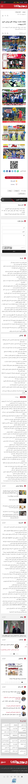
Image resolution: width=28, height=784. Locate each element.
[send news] (5, 15)
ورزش (24, 12)
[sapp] (22, 777)
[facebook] (10, 171)
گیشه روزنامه (18, 12)
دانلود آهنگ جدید (14, 732)
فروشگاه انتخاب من (6, 736)
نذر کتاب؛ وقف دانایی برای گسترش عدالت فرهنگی (12, 708)
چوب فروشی (23, 725)
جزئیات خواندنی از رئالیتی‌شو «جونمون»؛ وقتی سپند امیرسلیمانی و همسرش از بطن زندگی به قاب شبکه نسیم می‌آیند (10, 516)
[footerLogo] (18, 762)
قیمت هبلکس (14, 747)
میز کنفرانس (6, 751)
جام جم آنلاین (21, 193)
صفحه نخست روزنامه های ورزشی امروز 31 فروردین (15, 209)
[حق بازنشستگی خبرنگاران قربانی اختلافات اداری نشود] (23, 700)
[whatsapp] (18, 171)
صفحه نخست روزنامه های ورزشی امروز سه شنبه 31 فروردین (13, 211)
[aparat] (19, 777)
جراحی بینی (7, 725)
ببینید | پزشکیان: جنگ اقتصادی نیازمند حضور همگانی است (14, 636)
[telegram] (15, 171)
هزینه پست (15, 728)
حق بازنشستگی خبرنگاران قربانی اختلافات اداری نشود (11, 701)
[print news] (3, 16)
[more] (4, 486)
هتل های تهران (23, 741)
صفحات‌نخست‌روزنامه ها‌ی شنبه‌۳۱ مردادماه (17, 678)
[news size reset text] (5, 33)
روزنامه (10, 191)
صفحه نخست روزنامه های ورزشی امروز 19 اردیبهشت (14, 214)
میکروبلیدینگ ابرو (6, 741)
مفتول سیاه (15, 744)
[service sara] (21, 2)
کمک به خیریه (14, 741)
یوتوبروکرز (15, 725)
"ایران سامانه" (18, 773)
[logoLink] (20, 6)
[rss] (5, 777)
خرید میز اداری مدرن (23, 752)
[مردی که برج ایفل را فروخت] (22, 501)
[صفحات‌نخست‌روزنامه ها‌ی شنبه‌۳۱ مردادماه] (14, 669)
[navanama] (25, 2)
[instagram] (8, 777)
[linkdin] (7, 171)
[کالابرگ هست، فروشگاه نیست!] (22, 493)
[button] (18, 654)
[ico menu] (2, 6)
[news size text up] (3, 33)
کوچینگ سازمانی (6, 744)
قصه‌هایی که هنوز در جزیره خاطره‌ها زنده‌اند (12, 644)
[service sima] (18, 2)
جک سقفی (7, 747)
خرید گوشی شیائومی (23, 729)
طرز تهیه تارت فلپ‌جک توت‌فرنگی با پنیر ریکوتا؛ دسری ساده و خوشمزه (13, 392)
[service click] (14, 2)
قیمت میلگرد (15, 751)
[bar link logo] (3, 2)
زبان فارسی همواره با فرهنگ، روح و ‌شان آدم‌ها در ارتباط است (11, 692)
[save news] (7, 16)
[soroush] (4, 171)
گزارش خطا (13, 181)
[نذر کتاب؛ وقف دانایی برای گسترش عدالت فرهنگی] (23, 707)
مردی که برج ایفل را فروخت (13, 499)
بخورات (7, 728)
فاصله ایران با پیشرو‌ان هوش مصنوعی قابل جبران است (11, 715)
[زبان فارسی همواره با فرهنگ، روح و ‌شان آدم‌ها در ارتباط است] (23, 692)
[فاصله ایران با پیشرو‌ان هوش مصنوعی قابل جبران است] (23, 714)
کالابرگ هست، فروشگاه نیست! (13, 496)
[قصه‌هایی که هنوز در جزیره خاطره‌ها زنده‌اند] (23, 646)
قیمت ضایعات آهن (23, 745)
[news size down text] (7, 33)
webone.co (15, 735)
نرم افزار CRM (23, 735)
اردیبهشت (17, 191)
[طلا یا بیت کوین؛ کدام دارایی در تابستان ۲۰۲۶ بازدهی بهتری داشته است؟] (22, 507)
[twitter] (12, 171)
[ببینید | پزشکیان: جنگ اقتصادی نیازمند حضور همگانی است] (14, 627)
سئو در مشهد (6, 732)
